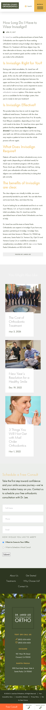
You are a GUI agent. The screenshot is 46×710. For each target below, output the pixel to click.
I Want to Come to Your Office (17, 542)
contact (34, 244)
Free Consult (11, 706)
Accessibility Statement (22, 697)
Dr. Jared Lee (8, 37)
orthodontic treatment (10, 92)
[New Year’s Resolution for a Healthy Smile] (23, 357)
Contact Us (23, 586)
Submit (6, 554)
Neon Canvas (24, 700)
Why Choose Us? (31, 580)
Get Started (31, 575)
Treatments (11, 580)
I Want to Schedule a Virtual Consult (18, 547)
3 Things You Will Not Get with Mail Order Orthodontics (18, 438)
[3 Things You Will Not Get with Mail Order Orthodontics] (23, 413)
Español (29, 6)
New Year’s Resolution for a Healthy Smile (19, 378)
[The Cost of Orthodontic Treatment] (23, 301)
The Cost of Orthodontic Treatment (17, 322)
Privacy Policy (35, 697)
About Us (14, 575)
